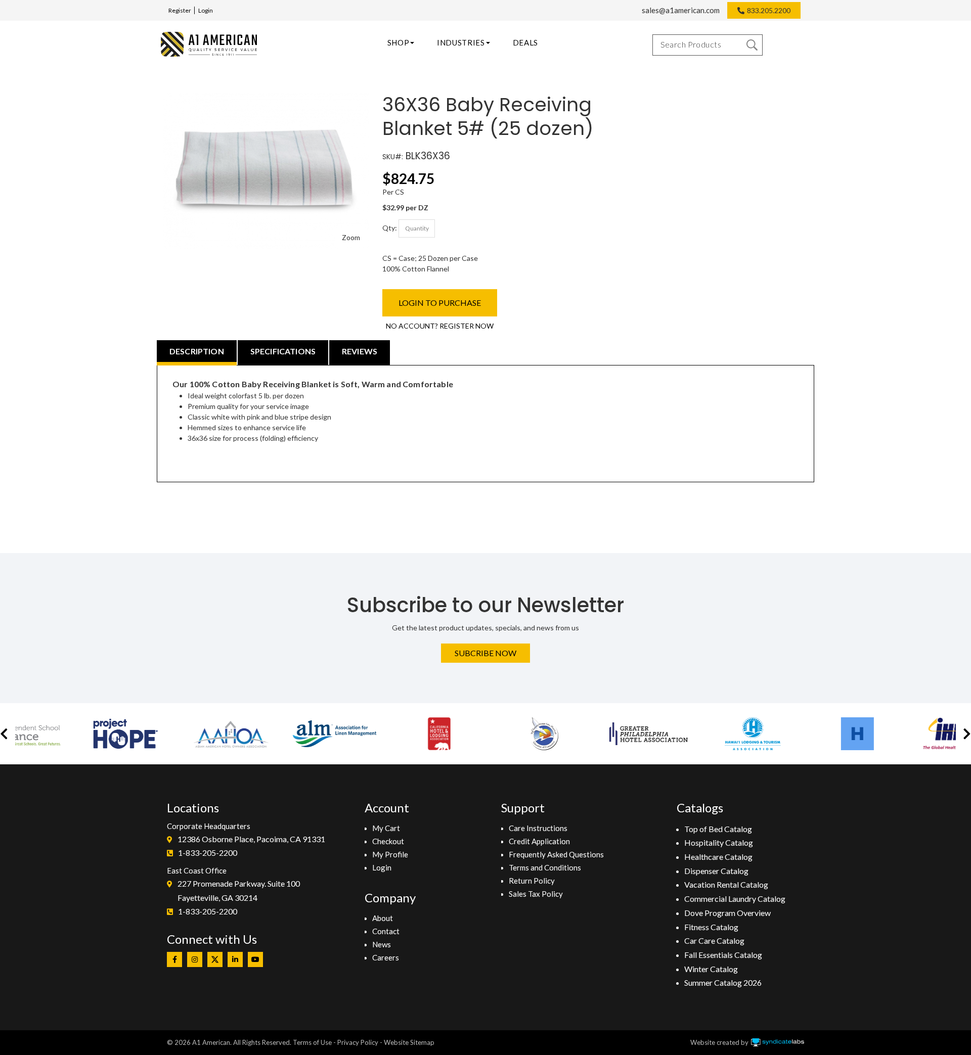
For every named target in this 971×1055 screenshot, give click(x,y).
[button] (4, 733)
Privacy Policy (357, 1042)
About (382, 918)
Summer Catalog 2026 (723, 982)
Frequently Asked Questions (556, 854)
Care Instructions (538, 828)
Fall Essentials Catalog (723, 954)
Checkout (388, 841)
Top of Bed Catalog (718, 829)
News (381, 944)
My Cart (386, 828)
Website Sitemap (409, 1042)
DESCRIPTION (196, 351)
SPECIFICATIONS (283, 351)
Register (179, 10)
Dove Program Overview (727, 913)
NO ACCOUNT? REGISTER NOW (440, 326)
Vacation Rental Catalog (726, 884)
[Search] (752, 45)
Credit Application (539, 841)
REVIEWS (359, 351)
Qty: (389, 227)
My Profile (390, 854)
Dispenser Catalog (716, 871)
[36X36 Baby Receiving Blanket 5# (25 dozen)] (266, 98)
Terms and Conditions (545, 867)
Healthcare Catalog (718, 856)
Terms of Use (312, 1042)
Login (205, 10)
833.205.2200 (768, 10)
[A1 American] (209, 44)
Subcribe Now (485, 653)
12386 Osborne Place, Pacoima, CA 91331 (251, 839)
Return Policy (532, 880)
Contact (386, 931)
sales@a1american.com (681, 10)
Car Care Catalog (714, 940)
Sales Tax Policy (536, 893)
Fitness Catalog (711, 927)
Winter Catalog (711, 969)
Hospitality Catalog (718, 842)
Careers (385, 957)
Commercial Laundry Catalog (734, 898)
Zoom (351, 237)
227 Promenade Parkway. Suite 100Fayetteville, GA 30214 (239, 890)
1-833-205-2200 (207, 852)
